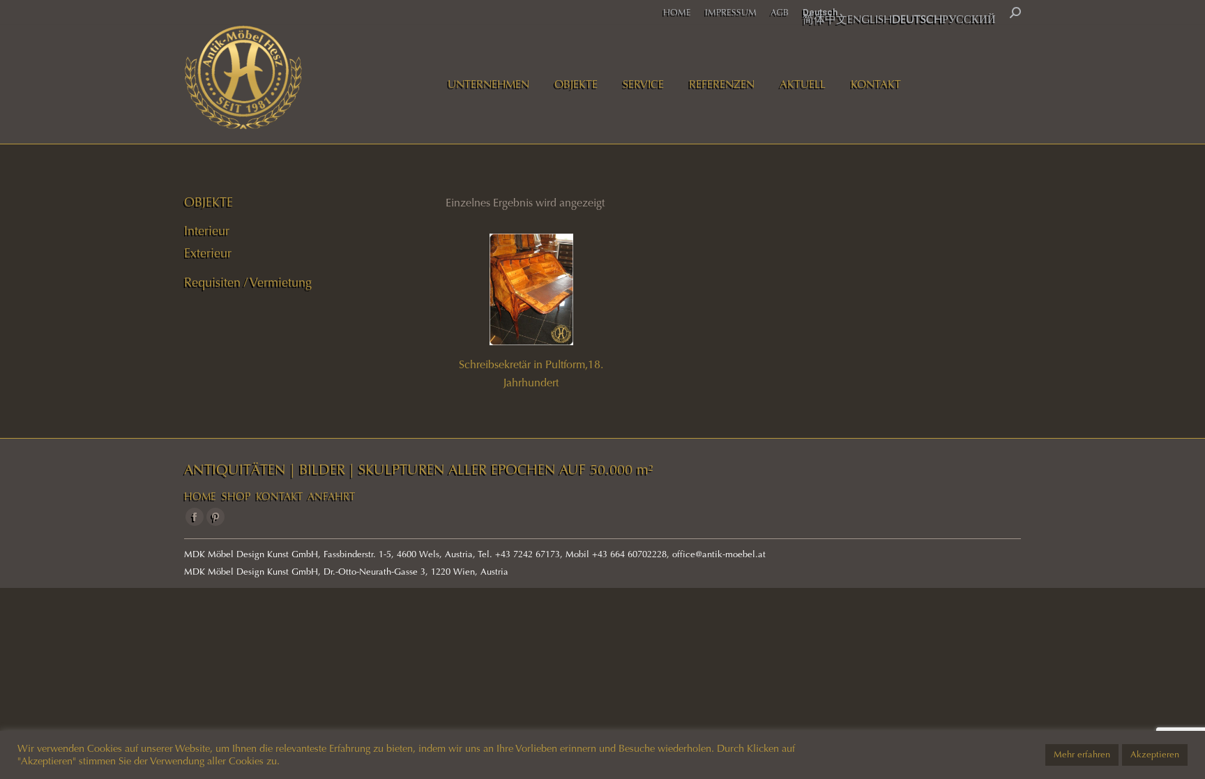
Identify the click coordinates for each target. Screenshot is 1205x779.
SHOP (236, 496)
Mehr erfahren (1082, 754)
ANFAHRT (331, 496)
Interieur (206, 231)
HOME (200, 496)
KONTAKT (279, 496)
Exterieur (208, 253)
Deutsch (820, 12)
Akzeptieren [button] (1154, 754)
